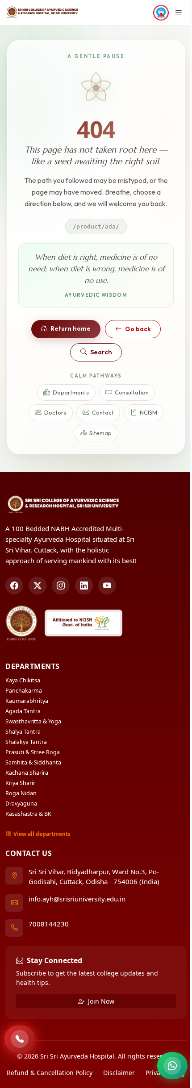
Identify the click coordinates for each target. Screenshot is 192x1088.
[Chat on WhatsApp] (172, 1065)
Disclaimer (119, 1072)
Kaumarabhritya (26, 701)
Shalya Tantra (23, 731)
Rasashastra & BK (28, 814)
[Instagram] (61, 585)
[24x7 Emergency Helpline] (19, 1039)
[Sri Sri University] (21, 623)
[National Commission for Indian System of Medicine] (83, 623)
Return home (70, 328)
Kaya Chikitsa (22, 680)
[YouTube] (107, 585)
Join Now (100, 1001)
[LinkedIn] (84, 585)
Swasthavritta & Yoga (33, 721)
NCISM (148, 412)
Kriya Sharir (20, 783)
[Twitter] (37, 585)
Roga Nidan (21, 793)
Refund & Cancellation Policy (49, 1072)
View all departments (42, 834)
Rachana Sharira (26, 773)
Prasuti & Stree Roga (32, 752)
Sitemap (100, 432)
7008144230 (49, 923)
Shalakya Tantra (26, 742)
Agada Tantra (23, 711)
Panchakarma (23, 690)
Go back (138, 329)
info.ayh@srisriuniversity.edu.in (77, 898)
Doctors (55, 412)
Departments (71, 392)
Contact (103, 412)
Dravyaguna (21, 803)
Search (101, 352)
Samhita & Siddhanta (33, 762)
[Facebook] (14, 585)
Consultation (132, 392)
